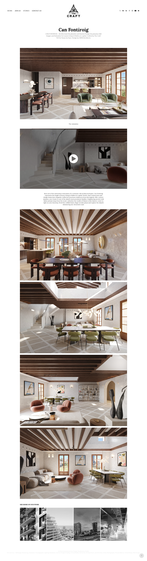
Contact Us (36, 11)
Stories (26, 11)
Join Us (18, 11)
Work (9, 11)
